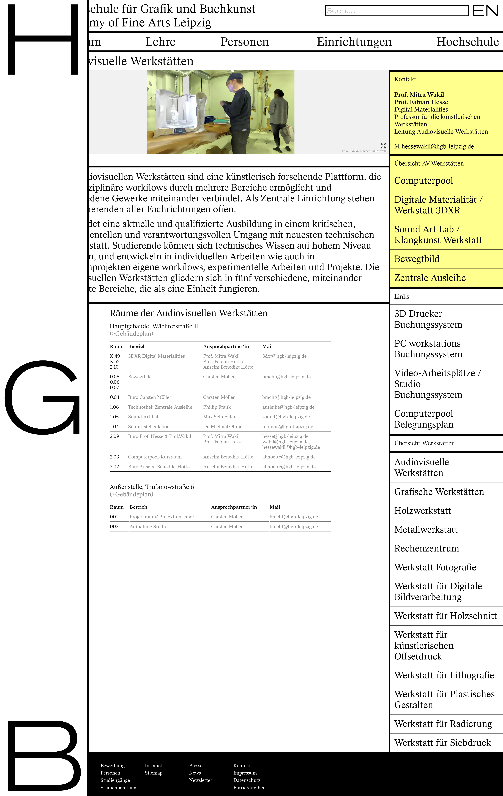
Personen (110, 773)
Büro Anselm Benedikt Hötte (159, 467)
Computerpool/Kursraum (155, 457)
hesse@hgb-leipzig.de (285, 436)
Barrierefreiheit (249, 788)
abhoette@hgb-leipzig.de (289, 457)
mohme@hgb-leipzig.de (287, 427)
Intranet (153, 766)
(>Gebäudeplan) (131, 334)
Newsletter (200, 780)
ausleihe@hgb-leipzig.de (288, 407)
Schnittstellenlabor (148, 427)
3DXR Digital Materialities (156, 356)
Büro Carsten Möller (149, 397)
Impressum (245, 773)
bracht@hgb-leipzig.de (286, 377)
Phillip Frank (217, 407)
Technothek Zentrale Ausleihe (160, 407)
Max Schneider (219, 417)
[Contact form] (495, 25)
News (195, 773)
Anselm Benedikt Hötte (228, 367)
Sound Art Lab (144, 417)
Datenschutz (246, 780)
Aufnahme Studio (148, 527)
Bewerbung (113, 766)
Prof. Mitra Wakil (221, 356)
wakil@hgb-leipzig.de (285, 442)
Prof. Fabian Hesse (223, 361)
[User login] (474, 25)
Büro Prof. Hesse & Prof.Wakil (159, 436)
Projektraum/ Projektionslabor (162, 517)
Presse (196, 766)
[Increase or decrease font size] (455, 25)
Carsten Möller (219, 377)
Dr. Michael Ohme (222, 427)
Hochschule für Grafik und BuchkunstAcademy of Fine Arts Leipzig (156, 15)
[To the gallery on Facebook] (484, 25)
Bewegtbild (140, 377)
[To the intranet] (464, 25)
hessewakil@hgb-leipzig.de (291, 447)
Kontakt (242, 766)
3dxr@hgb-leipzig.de (284, 356)
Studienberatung (118, 788)
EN (486, 10)
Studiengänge (115, 780)
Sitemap (154, 773)
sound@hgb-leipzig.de (286, 417)
